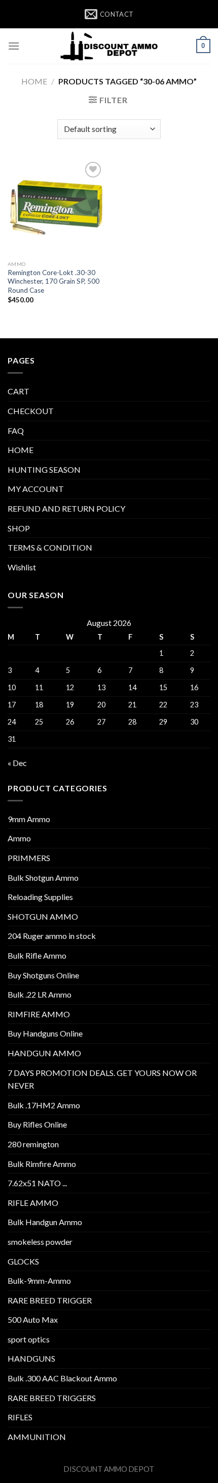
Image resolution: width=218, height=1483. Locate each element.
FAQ (16, 430)
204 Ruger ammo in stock (52, 935)
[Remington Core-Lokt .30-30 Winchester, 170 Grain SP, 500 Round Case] (56, 207)
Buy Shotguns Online (43, 975)
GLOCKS (23, 1261)
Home (34, 81)
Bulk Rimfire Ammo (42, 1164)
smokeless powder (40, 1241)
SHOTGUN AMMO (43, 916)
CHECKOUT (31, 411)
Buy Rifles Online (37, 1124)
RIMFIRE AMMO (39, 1014)
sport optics (29, 1339)
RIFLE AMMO (33, 1202)
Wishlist (22, 567)
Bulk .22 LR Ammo (39, 994)
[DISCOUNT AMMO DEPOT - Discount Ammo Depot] (109, 46)
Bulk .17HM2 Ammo (44, 1105)
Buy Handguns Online (45, 1033)
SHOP (19, 528)
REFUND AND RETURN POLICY (66, 508)
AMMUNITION (37, 1437)
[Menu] (14, 45)
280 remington (33, 1144)
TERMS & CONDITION (50, 547)
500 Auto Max (33, 1319)
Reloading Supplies (40, 897)
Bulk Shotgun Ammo (43, 877)
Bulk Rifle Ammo (37, 955)
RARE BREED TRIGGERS (52, 1398)
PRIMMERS (29, 858)
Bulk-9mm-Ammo (39, 1280)
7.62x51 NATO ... (37, 1183)
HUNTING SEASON (44, 469)
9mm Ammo (29, 819)
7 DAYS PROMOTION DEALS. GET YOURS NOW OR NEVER (102, 1079)
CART (18, 391)
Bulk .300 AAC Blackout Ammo (62, 1378)
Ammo (19, 838)
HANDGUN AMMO (44, 1053)
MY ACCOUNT (36, 488)
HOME (20, 450)
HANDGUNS (31, 1358)
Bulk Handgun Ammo (45, 1222)
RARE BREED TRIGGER (50, 1300)
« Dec (17, 763)
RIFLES (20, 1417)
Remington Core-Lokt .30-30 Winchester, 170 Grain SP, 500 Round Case (53, 281)
